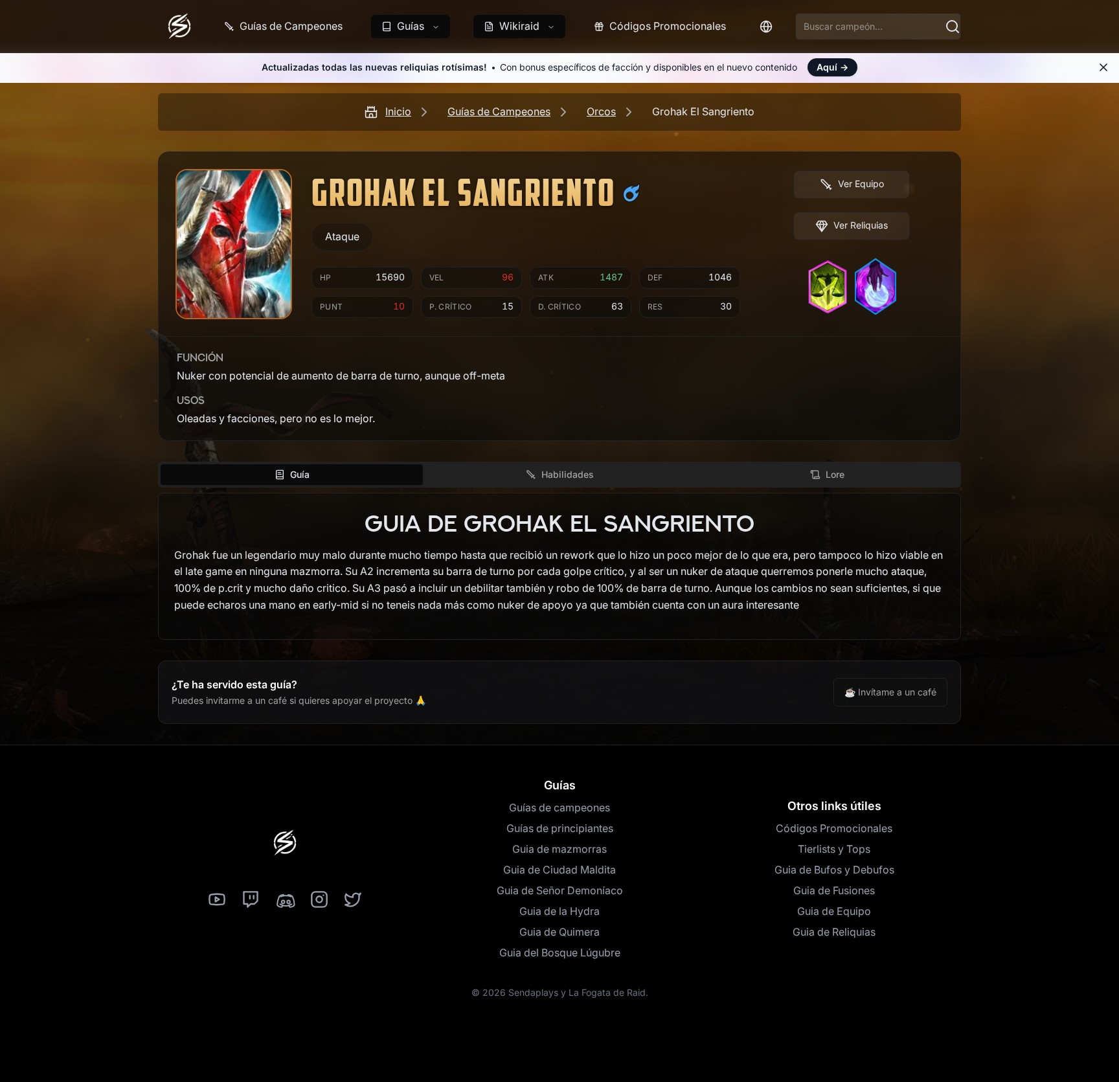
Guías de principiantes (559, 828)
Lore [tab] (835, 474)
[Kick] (285, 900)
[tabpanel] (559, 566)
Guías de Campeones (498, 111)
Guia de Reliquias (834, 931)
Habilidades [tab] (567, 474)
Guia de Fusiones (834, 890)
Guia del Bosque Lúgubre (559, 952)
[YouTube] (217, 900)
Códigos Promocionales (834, 828)
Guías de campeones (559, 807)
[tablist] (559, 475)
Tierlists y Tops (834, 848)
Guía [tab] (300, 474)
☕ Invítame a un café (890, 691)
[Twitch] (250, 900)
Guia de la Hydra (559, 911)
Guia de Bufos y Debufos (834, 869)
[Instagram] (319, 900)
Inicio (398, 111)
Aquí (832, 67)
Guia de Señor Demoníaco (560, 890)
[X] (353, 900)
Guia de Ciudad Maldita (559, 869)
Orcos (601, 111)
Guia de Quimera (559, 931)
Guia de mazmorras (559, 848)
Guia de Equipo (834, 911)
